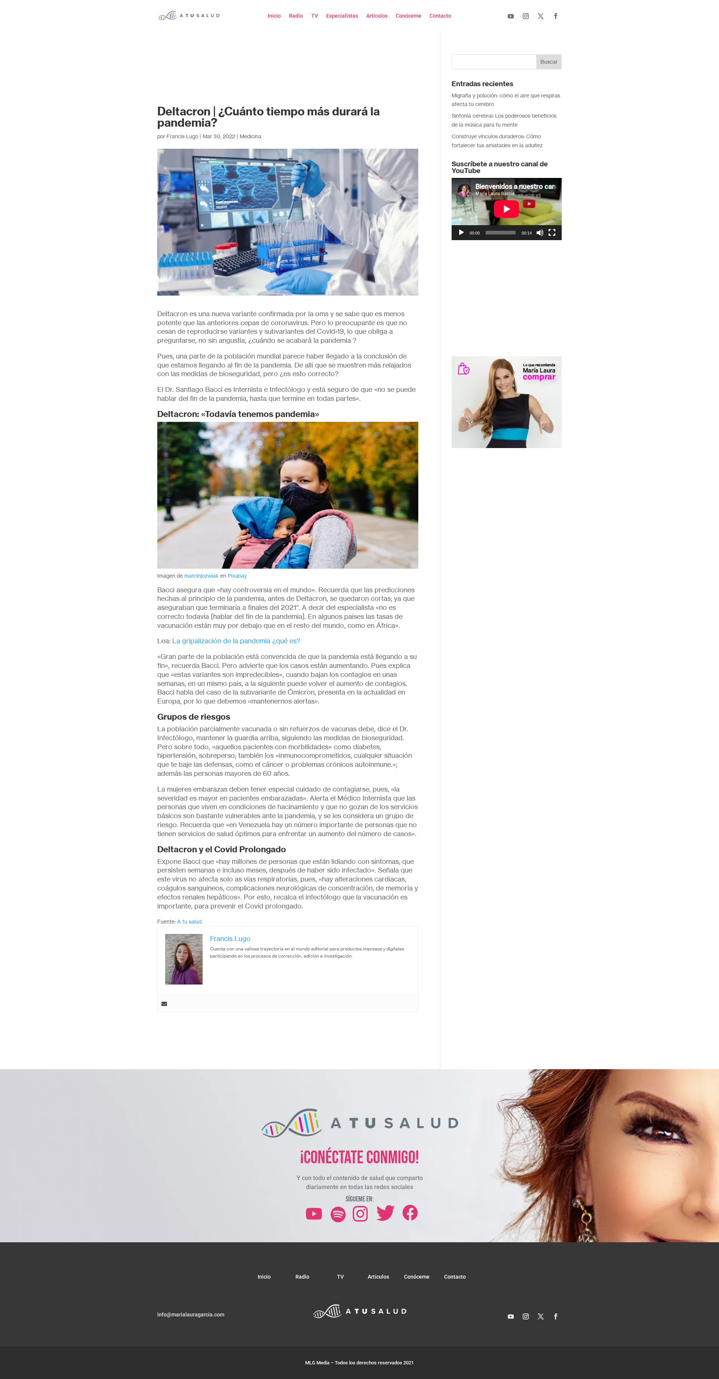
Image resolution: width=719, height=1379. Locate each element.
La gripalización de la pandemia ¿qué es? (236, 640)
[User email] (164, 1004)
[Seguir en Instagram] (526, 16)
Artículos (377, 16)
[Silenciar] (540, 232)
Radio (296, 16)
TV (314, 16)
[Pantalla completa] (552, 232)
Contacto (440, 16)
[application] (507, 209)
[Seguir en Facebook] (556, 16)
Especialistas (342, 16)
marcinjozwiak (201, 575)
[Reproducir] (461, 232)
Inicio (274, 16)
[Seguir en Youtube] (511, 16)
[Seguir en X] (541, 16)
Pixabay (237, 575)
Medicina (250, 136)
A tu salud (189, 921)
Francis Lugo (182, 136)
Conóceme (408, 16)
